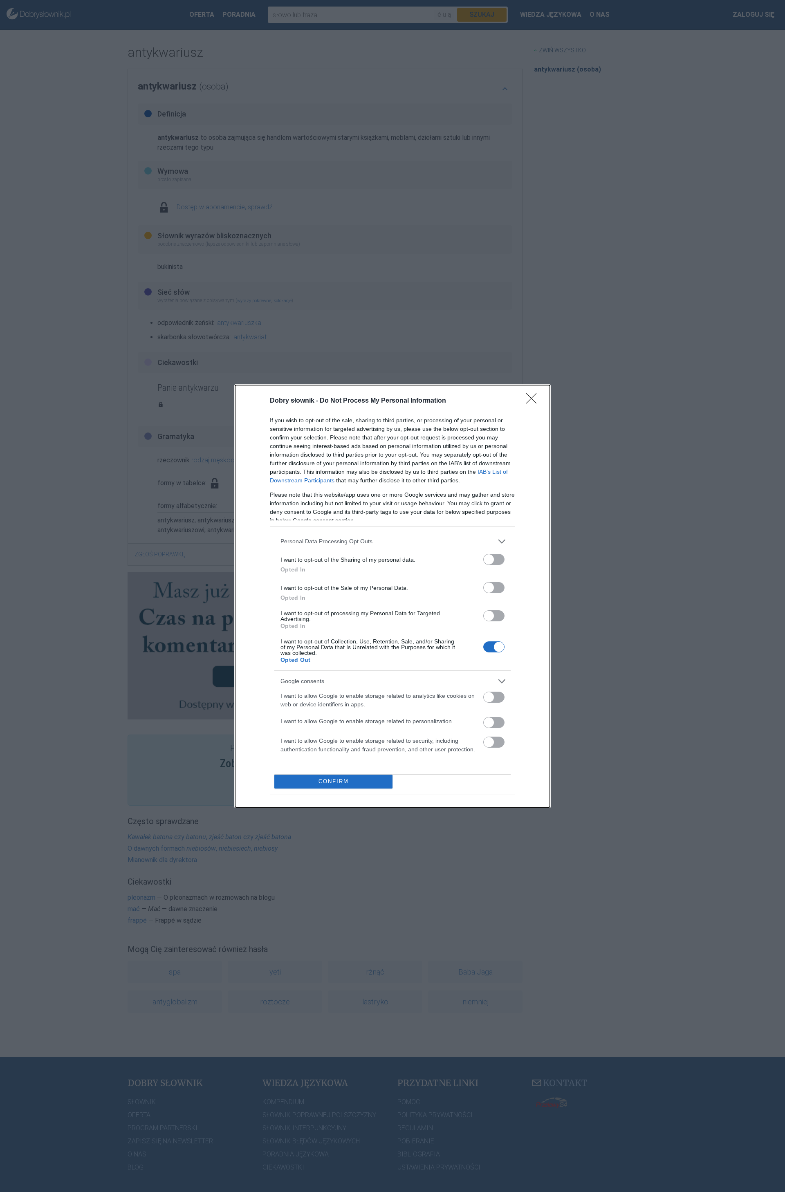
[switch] (494, 559)
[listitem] (392, 541)
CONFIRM (333, 781)
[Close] (534, 401)
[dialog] (392, 596)
